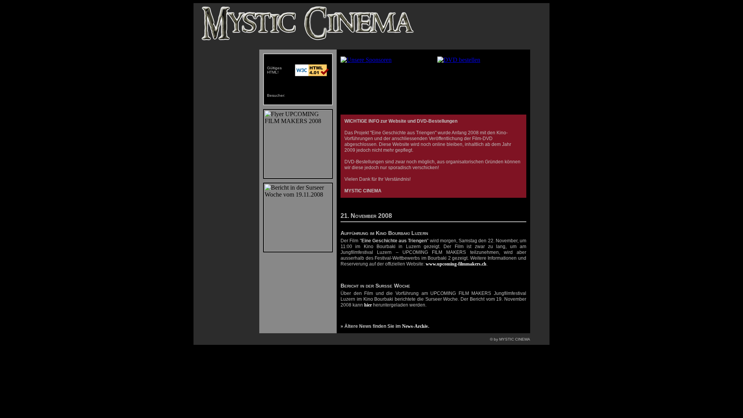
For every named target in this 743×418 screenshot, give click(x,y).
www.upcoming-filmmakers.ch (456, 264)
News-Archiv (415, 326)
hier (368, 305)
